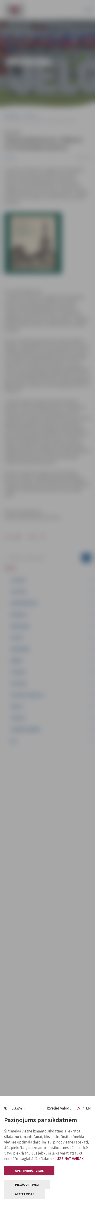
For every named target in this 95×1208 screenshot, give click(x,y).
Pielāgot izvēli (27, 1185)
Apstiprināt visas (29, 1171)
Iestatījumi (18, 1108)
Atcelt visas (24, 1194)
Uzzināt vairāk (70, 1158)
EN (88, 1108)
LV (79, 1108)
